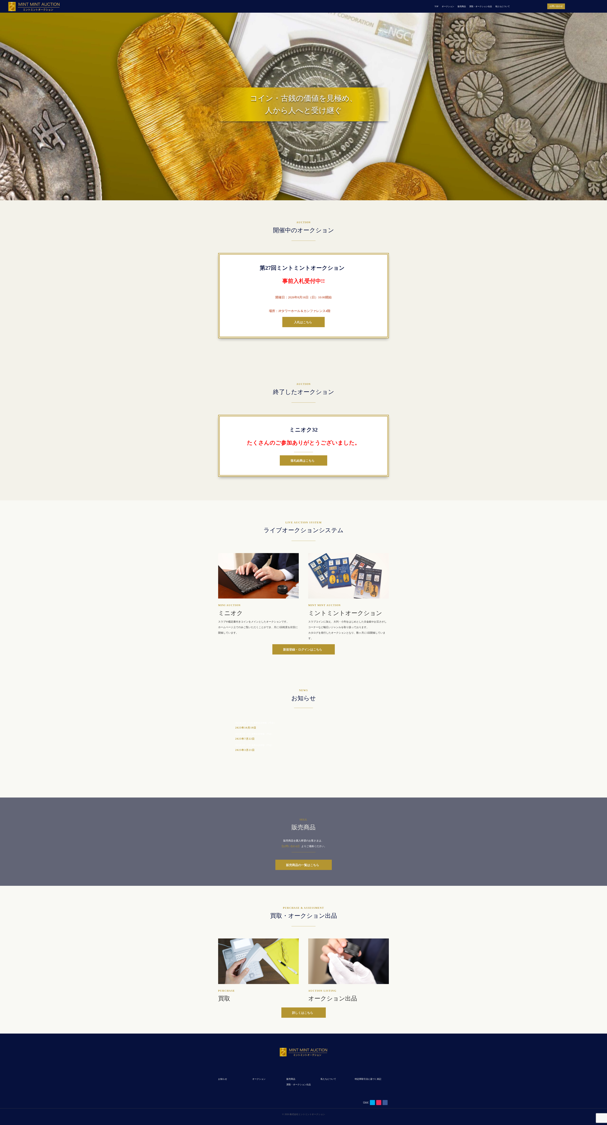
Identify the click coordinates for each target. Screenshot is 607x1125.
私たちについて (502, 6)
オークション (448, 6)
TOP (436, 6)
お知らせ (222, 1079)
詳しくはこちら (302, 1012)
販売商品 (462, 6)
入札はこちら (302, 322)
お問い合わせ (556, 6)
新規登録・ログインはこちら (302, 649)
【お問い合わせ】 (290, 846)
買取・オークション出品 (480, 6)
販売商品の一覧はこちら (302, 865)
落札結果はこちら (303, 460)
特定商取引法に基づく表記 (368, 1079)
